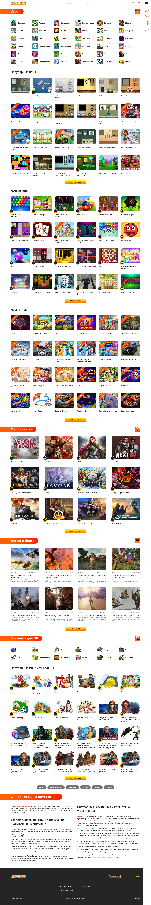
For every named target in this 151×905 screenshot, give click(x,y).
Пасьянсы (43, 23)
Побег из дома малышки (20, 238)
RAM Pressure (117, 521)
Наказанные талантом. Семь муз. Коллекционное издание (108, 771)
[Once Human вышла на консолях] (25, 598)
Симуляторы (66, 46)
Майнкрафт (21, 23)
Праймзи (124, 377)
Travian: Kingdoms (51, 521)
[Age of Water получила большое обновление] (25, 559)
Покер (106, 31)
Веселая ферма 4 (61, 716)
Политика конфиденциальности (75, 898)
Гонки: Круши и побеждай (108, 403)
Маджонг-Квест (38, 238)
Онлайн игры (86, 883)
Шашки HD (103, 264)
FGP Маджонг (38, 94)
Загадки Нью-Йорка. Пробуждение (106, 718)
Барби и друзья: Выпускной (39, 378)
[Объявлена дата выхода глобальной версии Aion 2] (92, 559)
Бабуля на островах (18, 690)
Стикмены (108, 61)
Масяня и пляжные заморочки (40, 690)
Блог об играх (86, 886)
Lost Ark (47, 491)
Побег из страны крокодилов (83, 172)
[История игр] (139, 3)
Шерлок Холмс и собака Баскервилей (130, 744)
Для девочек (65, 23)
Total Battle (48, 460)
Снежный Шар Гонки (18, 351)
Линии (19, 650)
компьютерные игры (24, 806)
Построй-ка (103, 690)
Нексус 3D (14, 325)
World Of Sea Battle (18, 460)
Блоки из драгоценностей (86, 264)
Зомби (63, 38)
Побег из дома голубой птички (85, 239)
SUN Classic (82, 460)
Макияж (64, 61)
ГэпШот (58, 325)
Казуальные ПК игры (66, 890)
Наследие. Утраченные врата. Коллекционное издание (63, 743)
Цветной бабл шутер (106, 238)
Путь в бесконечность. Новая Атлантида (129, 768)
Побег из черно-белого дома (63, 97)
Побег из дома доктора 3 (108, 147)
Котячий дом (37, 403)
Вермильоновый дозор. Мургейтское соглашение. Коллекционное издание (64, 771)
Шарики (20, 38)
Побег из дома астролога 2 (86, 97)
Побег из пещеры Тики (63, 264)
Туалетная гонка (105, 351)
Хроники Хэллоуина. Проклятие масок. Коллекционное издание (42, 743)
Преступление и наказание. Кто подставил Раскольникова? (86, 769)
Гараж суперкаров (128, 403)
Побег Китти (15, 96)
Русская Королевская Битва (85, 291)
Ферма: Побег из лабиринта (105, 378)
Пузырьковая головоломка (15, 213)
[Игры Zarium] (18, 2)
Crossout (14, 521)
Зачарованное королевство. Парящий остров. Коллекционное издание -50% (107, 744)
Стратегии (65, 54)
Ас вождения (37, 351)
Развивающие (44, 46)
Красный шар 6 (126, 238)
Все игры (63, 883)
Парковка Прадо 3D (128, 351)
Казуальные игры (83, 816)
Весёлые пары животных (64, 377)
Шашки (128, 23)
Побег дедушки (38, 264)
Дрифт (20, 61)
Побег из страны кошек (107, 173)
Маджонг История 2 (128, 147)
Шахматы (107, 23)
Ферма (127, 46)
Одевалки (43, 54)
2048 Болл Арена (17, 114)
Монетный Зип (16, 403)
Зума (19, 657)
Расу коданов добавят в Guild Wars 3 (125, 615)
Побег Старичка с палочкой (61, 122)
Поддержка (136, 898)
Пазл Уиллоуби (126, 173)
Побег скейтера (105, 96)
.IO (126, 54)
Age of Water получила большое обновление (22, 576)
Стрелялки (21, 46)
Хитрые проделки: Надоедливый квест (84, 352)
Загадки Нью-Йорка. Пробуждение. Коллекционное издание (20, 771)
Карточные (108, 38)
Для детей (129, 31)
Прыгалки (86, 38)
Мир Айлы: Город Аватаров (61, 233)
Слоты (20, 31)
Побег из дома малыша (85, 122)
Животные (108, 54)
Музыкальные (23, 54)
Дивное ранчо (82, 692)
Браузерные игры (65, 886)
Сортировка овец (39, 122)
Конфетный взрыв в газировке (128, 265)
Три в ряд (86, 46)
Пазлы (63, 31)
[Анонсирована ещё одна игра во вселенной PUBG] (126, 559)
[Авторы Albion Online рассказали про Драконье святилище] (59, 559)
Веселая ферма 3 (127, 690)
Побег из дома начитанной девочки (62, 174)
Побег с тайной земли (129, 290)
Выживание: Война (40, 325)
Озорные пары (82, 325)
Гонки (41, 38)
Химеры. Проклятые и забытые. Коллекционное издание (130, 717)
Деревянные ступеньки (129, 325)
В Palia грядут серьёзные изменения (91, 615)
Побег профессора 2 (84, 147)
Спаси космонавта (106, 213)
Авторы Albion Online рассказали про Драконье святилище (58, 576)
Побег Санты (126, 96)
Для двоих (129, 38)
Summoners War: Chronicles (88, 491)
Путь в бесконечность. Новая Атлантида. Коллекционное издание (42, 769)
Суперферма (38, 716)
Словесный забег (105, 325)
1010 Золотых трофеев (19, 173)
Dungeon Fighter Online (120, 491)
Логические (86, 54)
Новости (13, 572)
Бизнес (85, 650)
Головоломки (44, 61)
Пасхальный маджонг (41, 147)
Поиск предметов (46, 650)
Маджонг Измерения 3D (64, 290)
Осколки (14, 290)
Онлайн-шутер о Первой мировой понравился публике (57, 616)
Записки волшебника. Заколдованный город (19, 744)
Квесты (128, 650)
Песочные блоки (83, 403)
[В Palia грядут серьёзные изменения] (92, 598)
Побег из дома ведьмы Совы (107, 122)
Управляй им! (82, 213)
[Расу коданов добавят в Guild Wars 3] (126, 598)
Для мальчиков (88, 23)
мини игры (92, 819)
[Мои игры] (132, 3)
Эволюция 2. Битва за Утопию (22, 491)
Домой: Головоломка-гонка (63, 352)
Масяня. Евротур (17, 716)
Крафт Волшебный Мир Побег (19, 140)
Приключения (87, 61)
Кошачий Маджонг (106, 290)
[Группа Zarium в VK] (138, 876)
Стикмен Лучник (61, 403)
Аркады (128, 61)
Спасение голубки (128, 213)
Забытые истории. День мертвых (85, 718)
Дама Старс (81, 377)
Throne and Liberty (85, 521)
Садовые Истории (39, 213)
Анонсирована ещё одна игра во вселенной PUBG (124, 576)
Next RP (115, 460)
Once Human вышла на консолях (23, 615)
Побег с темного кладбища (61, 213)
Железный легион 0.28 (129, 114)
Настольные (65, 657)
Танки (106, 46)
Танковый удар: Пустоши (64, 139)
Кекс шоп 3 (59, 690)
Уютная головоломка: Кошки (18, 378)
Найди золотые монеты (41, 290)
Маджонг (42, 31)
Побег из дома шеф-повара (40, 174)
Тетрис (85, 31)
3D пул (13, 264)
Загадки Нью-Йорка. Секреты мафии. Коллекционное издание (86, 745)
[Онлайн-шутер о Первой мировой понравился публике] (59, 598)
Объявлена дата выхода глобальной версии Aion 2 (91, 576)
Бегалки (85, 657)
